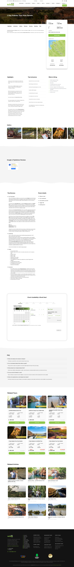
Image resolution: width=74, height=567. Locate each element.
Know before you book (44, 200)
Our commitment (43, 198)
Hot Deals (64, 5)
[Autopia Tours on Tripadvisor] (15, 551)
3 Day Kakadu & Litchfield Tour (35, 441)
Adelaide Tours (47, 544)
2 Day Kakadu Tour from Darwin (15, 441)
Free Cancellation (22, 450)
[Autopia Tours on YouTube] (11, 551)
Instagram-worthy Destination (21, 406)
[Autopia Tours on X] (14, 551)
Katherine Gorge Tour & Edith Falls (36, 410)
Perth (43, 3)
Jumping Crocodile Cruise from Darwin (56, 410)
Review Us (13, 168)
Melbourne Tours (48, 535)
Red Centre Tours (59, 543)
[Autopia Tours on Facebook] (8, 551)
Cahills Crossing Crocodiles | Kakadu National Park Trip (15, 481)
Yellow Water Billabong (33, 517)
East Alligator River (52, 498)
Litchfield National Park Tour (15, 410)
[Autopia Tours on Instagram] (9, 551)
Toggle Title (42, 202)
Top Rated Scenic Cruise (41, 406)
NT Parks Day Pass (21, 109)
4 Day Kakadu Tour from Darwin (56, 441)
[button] (52, 196)
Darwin (33, 3)
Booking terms (42, 204)
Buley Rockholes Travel (53, 480)
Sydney (38, 3)
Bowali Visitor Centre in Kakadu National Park (36, 499)
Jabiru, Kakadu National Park (14, 498)
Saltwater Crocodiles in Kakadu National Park (56, 518)
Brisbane (58, 3)
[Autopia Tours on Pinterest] (12, 551)
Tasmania (63, 3)
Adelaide (48, 3)
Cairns (53, 3)
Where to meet (42, 196)
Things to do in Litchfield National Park (16, 517)
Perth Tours (58, 535)
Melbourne (21, 3)
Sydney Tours (36, 544)
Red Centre (28, 3)
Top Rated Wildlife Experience (61, 406)
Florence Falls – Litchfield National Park (36, 480)
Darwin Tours (36, 535)
